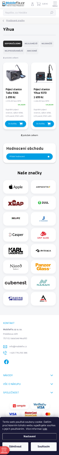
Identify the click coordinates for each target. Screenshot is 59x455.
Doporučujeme (13, 44)
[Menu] (55, 4)
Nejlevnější (31, 44)
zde (45, 429)
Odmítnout (15, 446)
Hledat (52, 13)
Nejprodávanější (14, 51)
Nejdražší (47, 44)
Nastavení (30, 436)
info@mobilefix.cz (18, 346)
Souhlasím (44, 446)
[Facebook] (6, 361)
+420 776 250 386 (18, 353)
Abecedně (32, 51)
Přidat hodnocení (17, 157)
